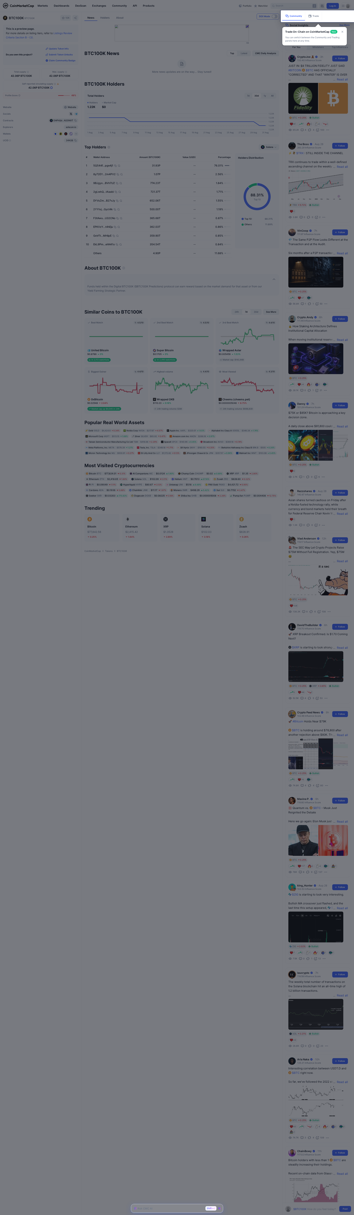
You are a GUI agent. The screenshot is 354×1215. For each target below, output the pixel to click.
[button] (342, 31)
